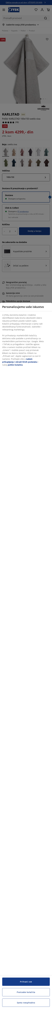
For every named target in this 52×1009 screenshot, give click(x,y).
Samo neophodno (26, 1002)
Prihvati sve (26, 981)
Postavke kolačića (26, 992)
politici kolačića (15, 364)
